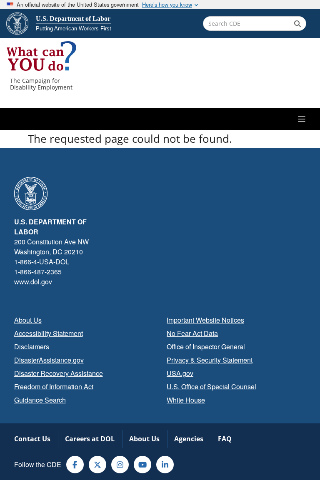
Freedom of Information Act (53, 386)
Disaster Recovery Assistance (58, 373)
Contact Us (32, 438)
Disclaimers (31, 346)
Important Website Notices (205, 320)
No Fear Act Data (192, 333)
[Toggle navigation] (160, 119)
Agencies (188, 438)
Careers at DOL (90, 438)
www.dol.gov (33, 281)
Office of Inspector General (206, 346)
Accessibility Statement (48, 333)
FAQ (225, 438)
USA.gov (180, 373)
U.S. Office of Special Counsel (211, 386)
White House (186, 400)
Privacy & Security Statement (209, 360)
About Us (28, 320)
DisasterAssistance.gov (49, 360)
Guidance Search (40, 400)
